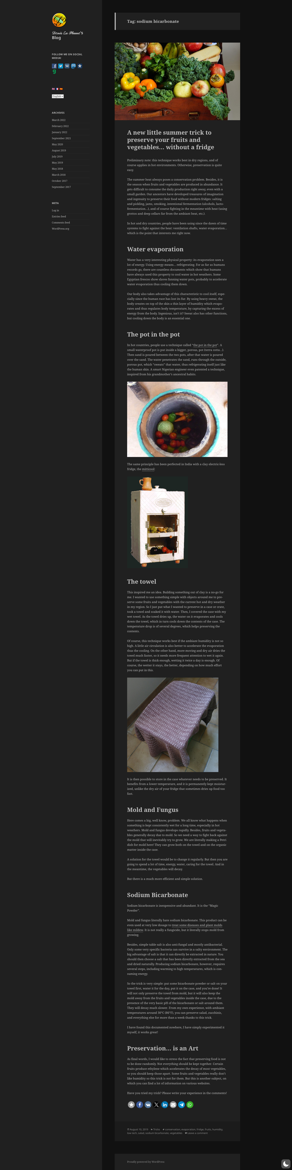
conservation (172, 1129)
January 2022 (59, 132)
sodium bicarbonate (157, 1133)
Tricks (156, 1129)
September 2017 (61, 187)
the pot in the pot (205, 345)
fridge (200, 1129)
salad (141, 1133)
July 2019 (57, 156)
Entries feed (59, 216)
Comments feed (61, 222)
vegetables (176, 1133)
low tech (132, 1133)
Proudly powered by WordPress (145, 1161)
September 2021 (61, 138)
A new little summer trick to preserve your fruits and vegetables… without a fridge (170, 139)
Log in (55, 210)
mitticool (148, 469)
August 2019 (59, 150)
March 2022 (59, 120)
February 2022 (60, 126)
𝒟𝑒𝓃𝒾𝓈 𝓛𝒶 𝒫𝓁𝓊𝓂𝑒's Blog (67, 35)
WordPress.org (60, 228)
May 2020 (57, 144)
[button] (131, 1104)
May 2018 (57, 168)
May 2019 (57, 162)
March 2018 (59, 174)
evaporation (188, 1129)
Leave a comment (198, 1133)
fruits (208, 1129)
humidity (217, 1129)
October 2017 (59, 181)
